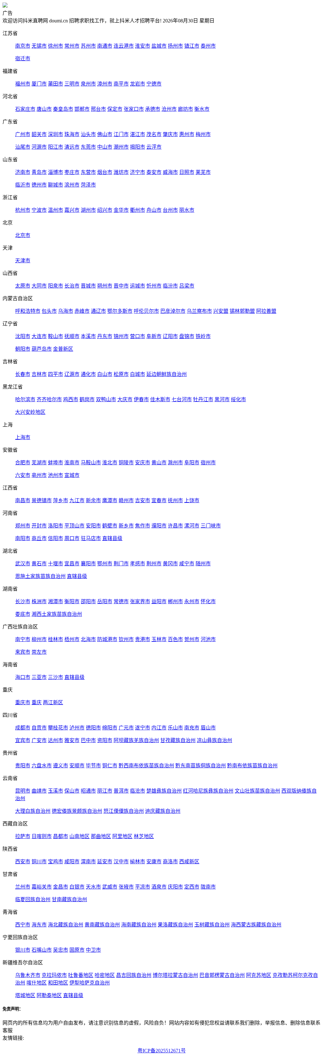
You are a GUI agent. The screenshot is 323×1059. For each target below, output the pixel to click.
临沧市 (137, 791)
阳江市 (55, 147)
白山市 (104, 374)
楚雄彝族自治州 (164, 791)
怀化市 (208, 601)
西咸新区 (189, 861)
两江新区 (53, 702)
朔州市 (104, 286)
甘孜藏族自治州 (178, 740)
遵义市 (60, 765)
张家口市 (134, 109)
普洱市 (121, 791)
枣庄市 (71, 172)
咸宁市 (186, 563)
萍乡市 (60, 500)
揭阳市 (137, 147)
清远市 (71, 147)
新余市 (93, 500)
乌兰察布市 (199, 311)
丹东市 (104, 336)
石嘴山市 (42, 950)
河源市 (39, 147)
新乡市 (126, 525)
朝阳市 (22, 349)
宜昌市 (71, 563)
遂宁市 (142, 727)
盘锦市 (186, 336)
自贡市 (39, 727)
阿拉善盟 (266, 311)
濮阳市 (159, 525)
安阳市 (93, 525)
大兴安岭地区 (30, 412)
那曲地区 (101, 836)
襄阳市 (88, 563)
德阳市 (93, 727)
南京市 (22, 46)
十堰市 (55, 563)
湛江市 (137, 134)
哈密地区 (105, 975)
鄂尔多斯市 (119, 311)
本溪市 (88, 336)
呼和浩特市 (27, 311)
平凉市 (142, 886)
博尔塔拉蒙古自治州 (175, 975)
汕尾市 (22, 147)
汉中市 (121, 861)
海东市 (39, 924)
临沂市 (22, 184)
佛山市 (104, 134)
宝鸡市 (55, 861)
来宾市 (22, 652)
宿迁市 (22, 58)
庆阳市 (175, 886)
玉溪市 (55, 791)
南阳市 (22, 538)
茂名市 (154, 134)
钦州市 (126, 639)
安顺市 (77, 765)
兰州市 (22, 886)
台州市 (170, 210)
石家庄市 (25, 109)
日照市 (186, 172)
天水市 (93, 886)
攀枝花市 (58, 727)
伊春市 (141, 399)
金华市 (121, 210)
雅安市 (71, 740)
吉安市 (142, 500)
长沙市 (22, 601)
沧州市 (169, 109)
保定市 (114, 109)
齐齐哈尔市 (49, 399)
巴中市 (88, 740)
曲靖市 (39, 791)
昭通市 (88, 791)
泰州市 (208, 46)
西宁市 (22, 924)
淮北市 (109, 462)
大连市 (39, 336)
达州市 (55, 740)
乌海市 (65, 311)
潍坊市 (121, 172)
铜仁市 (109, 765)
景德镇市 (42, 500)
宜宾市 (22, 740)
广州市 (22, 134)
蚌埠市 (55, 462)
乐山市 (175, 727)
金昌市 (60, 886)
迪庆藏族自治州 (162, 811)
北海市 (88, 639)
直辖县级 (112, 538)
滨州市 (71, 184)
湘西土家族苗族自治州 (57, 614)
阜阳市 (191, 462)
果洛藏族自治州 (175, 924)
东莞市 (88, 147)
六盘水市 (42, 765)
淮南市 (71, 462)
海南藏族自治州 (138, 924)
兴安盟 (220, 311)
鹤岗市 (87, 399)
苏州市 (88, 46)
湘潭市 (55, 601)
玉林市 (159, 639)
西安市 (22, 861)
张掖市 (126, 886)
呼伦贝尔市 (146, 311)
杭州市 (22, 210)
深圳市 (55, 134)
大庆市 (124, 399)
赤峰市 (82, 311)
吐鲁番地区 (80, 975)
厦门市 (39, 83)
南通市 (104, 46)
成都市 (22, 727)
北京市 (22, 235)
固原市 (77, 950)
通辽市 (98, 311)
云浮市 (154, 147)
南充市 (191, 727)
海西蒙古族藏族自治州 (256, 924)
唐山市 (44, 109)
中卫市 (93, 950)
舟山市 (154, 210)
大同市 (39, 286)
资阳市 (104, 740)
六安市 (22, 475)
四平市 (55, 374)
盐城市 (159, 46)
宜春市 (159, 500)
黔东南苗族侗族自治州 (200, 765)
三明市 (71, 83)
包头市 (49, 311)
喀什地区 (36, 982)
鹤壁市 (109, 525)
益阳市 (159, 601)
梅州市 (203, 134)
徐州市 (55, 46)
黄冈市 (170, 563)
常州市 (71, 46)
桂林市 (55, 639)
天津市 (22, 260)
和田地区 (58, 982)
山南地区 (79, 836)
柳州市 (39, 639)
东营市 (88, 172)
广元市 (126, 727)
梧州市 (71, 639)
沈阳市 (22, 336)
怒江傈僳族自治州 (123, 811)
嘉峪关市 (42, 886)
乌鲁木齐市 (27, 975)
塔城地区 (25, 995)
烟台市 (104, 172)
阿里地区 (122, 836)
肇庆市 (170, 134)
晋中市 (121, 286)
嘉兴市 (71, 210)
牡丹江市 (203, 399)
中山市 (104, 147)
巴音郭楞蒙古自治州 (222, 975)
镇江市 (191, 46)
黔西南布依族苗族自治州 (146, 765)
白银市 (77, 886)
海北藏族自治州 (65, 924)
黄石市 (39, 563)
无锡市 (39, 46)
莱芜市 (203, 172)
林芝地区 (144, 836)
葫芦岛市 (42, 349)
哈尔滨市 (25, 399)
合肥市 (22, 462)
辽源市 (71, 374)
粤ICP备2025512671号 (162, 1050)
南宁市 (22, 639)
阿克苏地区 (258, 975)
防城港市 (107, 639)
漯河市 (191, 525)
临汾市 (170, 286)
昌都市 (60, 836)
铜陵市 (126, 462)
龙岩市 (137, 83)
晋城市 (88, 286)
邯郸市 (82, 109)
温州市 (55, 210)
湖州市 (88, 210)
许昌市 (175, 525)
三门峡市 (211, 525)
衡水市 (201, 109)
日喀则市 (42, 836)
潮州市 (121, 147)
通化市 (88, 374)
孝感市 (137, 563)
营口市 (137, 336)
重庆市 (22, 702)
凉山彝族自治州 (214, 740)
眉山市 (208, 727)
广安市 (39, 740)
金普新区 (63, 349)
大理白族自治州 (32, 811)
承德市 (152, 109)
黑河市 (222, 399)
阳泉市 (55, 286)
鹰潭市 (109, 500)
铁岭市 (203, 336)
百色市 (175, 639)
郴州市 (175, 601)
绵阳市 (109, 727)
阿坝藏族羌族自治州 (136, 740)
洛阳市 (55, 525)
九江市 (77, 500)
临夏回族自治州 (32, 899)
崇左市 (39, 652)
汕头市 (88, 134)
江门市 (121, 134)
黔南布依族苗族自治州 (252, 765)
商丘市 (39, 538)
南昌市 (22, 500)
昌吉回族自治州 (133, 975)
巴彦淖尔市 (172, 311)
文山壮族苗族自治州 (257, 791)
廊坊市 (185, 109)
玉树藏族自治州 (212, 924)
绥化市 (238, 399)
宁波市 (39, 210)
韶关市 (39, 134)
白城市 (137, 374)
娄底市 (22, 614)
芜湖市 (39, 462)
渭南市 (88, 861)
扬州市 (175, 46)
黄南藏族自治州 (102, 924)
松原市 (121, 374)
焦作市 (142, 525)
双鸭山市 (106, 399)
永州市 (191, 601)
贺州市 (191, 639)
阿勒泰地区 (49, 995)
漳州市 (104, 83)
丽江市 (104, 791)
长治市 (71, 286)
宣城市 (71, 475)
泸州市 (77, 727)
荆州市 (154, 563)
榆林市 (137, 861)
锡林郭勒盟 (242, 311)
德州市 (39, 184)
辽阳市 (170, 336)
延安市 (104, 861)
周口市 (71, 538)
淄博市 (55, 172)
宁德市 (154, 83)
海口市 (22, 677)
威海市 (170, 172)
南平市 (121, 83)
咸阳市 (71, 861)
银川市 (22, 950)
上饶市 (191, 500)
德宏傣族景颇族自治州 (77, 811)
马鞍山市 (91, 462)
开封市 (39, 525)
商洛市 (170, 861)
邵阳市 (88, 601)
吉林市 (39, 374)
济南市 (22, 172)
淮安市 (142, 46)
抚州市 (175, 500)
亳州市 (39, 475)
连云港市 (124, 46)
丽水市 (186, 210)
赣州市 (126, 500)
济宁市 (137, 172)
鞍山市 (55, 336)
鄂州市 (104, 563)
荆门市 (121, 563)
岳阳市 (104, 601)
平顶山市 (74, 525)
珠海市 (71, 134)
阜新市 (154, 336)
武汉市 (22, 563)
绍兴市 (104, 210)
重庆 (37, 702)
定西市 (191, 886)
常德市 (121, 601)
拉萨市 (22, 836)
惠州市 (186, 134)
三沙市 (55, 677)
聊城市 (55, 184)
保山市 (71, 791)
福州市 (22, 83)
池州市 (55, 475)
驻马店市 (91, 538)
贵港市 (142, 639)
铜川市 (39, 861)
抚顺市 (71, 336)
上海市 (22, 437)
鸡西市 (70, 399)
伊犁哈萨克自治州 (89, 982)
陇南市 (208, 886)
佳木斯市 (160, 399)
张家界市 (140, 601)
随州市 (203, 563)
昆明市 (22, 791)
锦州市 (121, 336)
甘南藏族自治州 (69, 899)
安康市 (154, 861)
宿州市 (208, 462)
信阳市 (55, 538)
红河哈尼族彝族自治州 (208, 791)
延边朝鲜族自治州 (166, 374)
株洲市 (39, 601)
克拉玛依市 (54, 975)
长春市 (22, 374)
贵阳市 (22, 765)
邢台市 (98, 109)
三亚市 (39, 677)
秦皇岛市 (63, 109)
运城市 (137, 286)
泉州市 (88, 83)
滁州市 (175, 462)
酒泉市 (159, 886)
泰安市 (154, 172)
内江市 (159, 727)
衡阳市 (71, 601)
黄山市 (159, 462)
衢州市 (137, 210)
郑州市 (22, 525)
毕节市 (93, 765)
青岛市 (39, 172)
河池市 (208, 639)
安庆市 (142, 462)
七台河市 (182, 399)
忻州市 (154, 286)
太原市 (22, 286)
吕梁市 (186, 286)
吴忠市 (60, 950)
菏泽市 (88, 184)
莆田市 (55, 83)
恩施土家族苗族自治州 (40, 576)
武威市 (109, 886)
